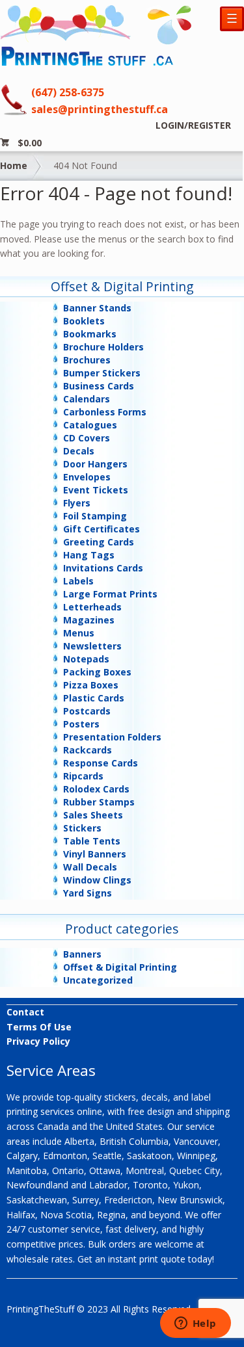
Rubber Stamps (99, 802)
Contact (25, 1012)
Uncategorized (98, 980)
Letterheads (92, 607)
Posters (81, 724)
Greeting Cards (98, 542)
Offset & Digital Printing (120, 967)
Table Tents (91, 841)
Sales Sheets (93, 815)
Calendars (86, 399)
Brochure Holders (103, 347)
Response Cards (100, 763)
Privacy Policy (38, 1041)
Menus (78, 633)
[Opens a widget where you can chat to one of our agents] (195, 1324)
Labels (78, 581)
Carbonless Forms (104, 412)
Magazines (89, 620)
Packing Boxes (97, 672)
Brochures (87, 360)
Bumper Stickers (102, 373)
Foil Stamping (95, 516)
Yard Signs (87, 893)
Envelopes (87, 477)
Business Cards (98, 386)
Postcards (87, 711)
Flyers (76, 503)
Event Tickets (95, 490)
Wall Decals (90, 867)
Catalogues (90, 425)
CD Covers (86, 438)
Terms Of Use (39, 1027)
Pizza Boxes (90, 685)
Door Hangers (95, 464)
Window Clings (97, 880)
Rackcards (87, 750)
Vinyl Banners (94, 854)
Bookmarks (89, 334)
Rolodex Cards (96, 789)
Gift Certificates (101, 529)
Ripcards (83, 776)
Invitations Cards (103, 568)
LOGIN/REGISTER (193, 125)
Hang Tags (89, 555)
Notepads (86, 659)
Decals (78, 451)
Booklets (84, 321)
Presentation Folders (112, 737)
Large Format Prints (110, 594)
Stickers (82, 828)
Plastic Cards (93, 698)
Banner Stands (97, 308)
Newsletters (92, 646)
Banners (82, 954)
